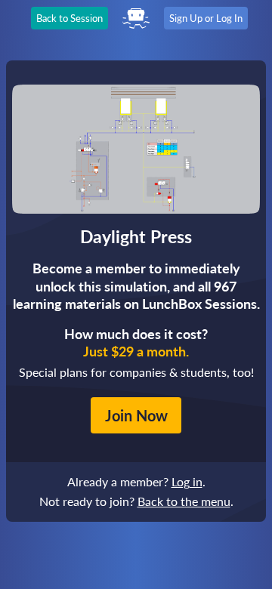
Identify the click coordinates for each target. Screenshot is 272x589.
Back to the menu (184, 501)
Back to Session (69, 18)
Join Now (136, 415)
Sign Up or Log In (206, 18)
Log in (187, 481)
